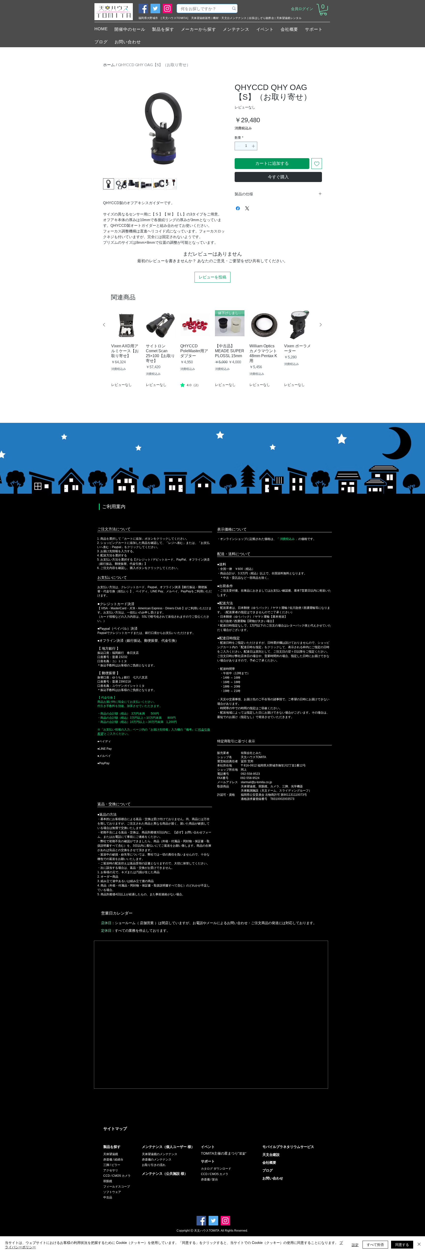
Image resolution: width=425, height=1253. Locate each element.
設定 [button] (355, 1244)
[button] (323, 9)
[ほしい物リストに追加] (316, 163)
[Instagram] (167, 8)
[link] (190, 385)
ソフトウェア (112, 1192)
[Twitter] (155, 8)
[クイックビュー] (126, 325)
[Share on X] (247, 208)
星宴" (242, 1153)
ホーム (109, 65)
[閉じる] (419, 1244)
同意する (402, 1244)
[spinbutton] (246, 146)
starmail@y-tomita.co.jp (256, 782)
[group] (212, 358)
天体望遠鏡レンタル (289, 17)
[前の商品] (104, 325)
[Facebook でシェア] (238, 208)
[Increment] (254, 146)
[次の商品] (321, 325)
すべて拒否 (375, 1244)
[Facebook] (143, 8)
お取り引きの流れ (154, 1165)
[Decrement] (238, 146)
